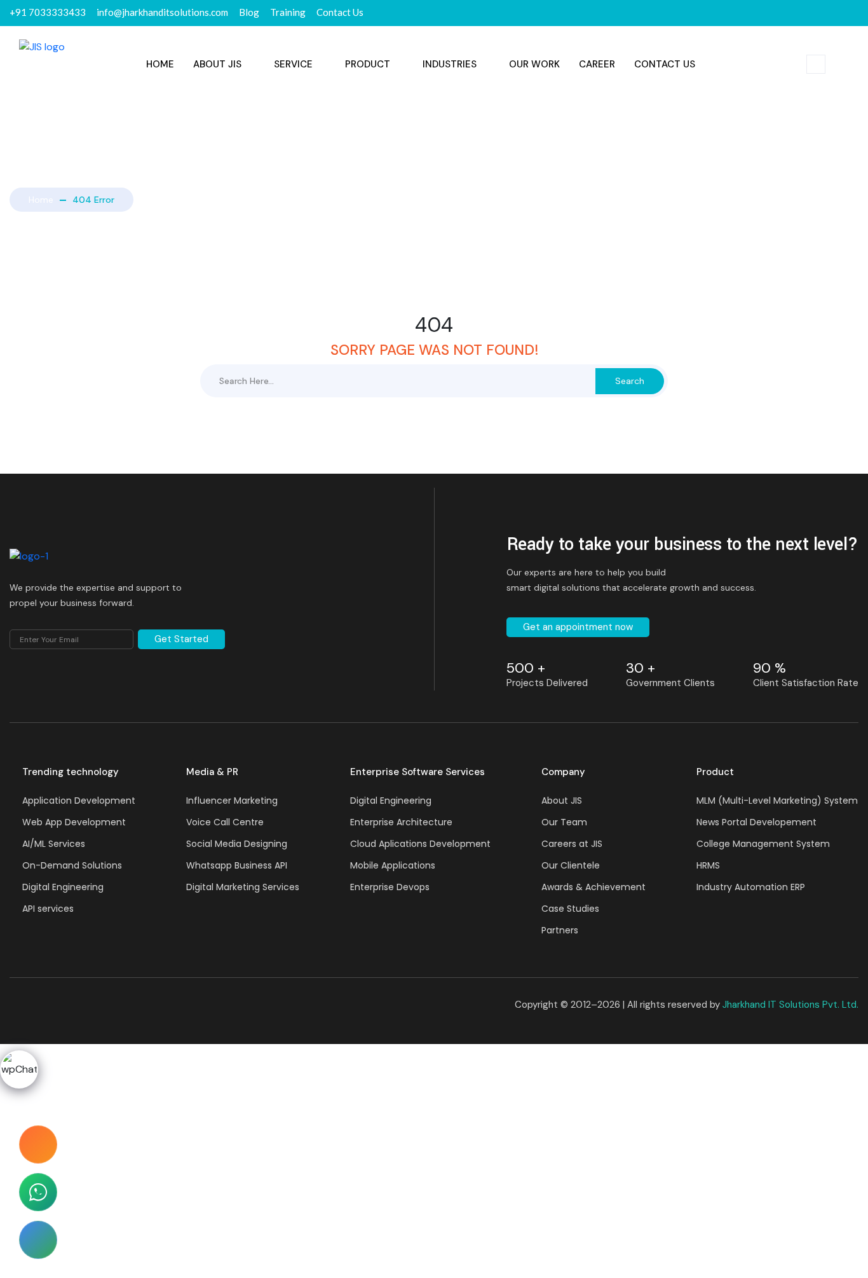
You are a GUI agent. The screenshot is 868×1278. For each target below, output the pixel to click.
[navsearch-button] (815, 64)
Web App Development (74, 822)
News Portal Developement (756, 822)
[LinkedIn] (835, 13)
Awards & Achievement (593, 887)
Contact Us (664, 64)
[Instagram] (858, 13)
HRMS (708, 865)
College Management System (763, 843)
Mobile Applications (392, 865)
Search (629, 381)
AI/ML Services (53, 843)
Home (41, 199)
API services (48, 908)
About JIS (217, 64)
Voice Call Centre (225, 822)
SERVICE (293, 64)
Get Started (181, 639)
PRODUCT (367, 64)
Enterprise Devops (390, 887)
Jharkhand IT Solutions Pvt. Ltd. (790, 1004)
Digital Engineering (63, 887)
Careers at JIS (571, 843)
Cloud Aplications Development (420, 843)
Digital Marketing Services (242, 887)
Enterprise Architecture (401, 822)
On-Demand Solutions (72, 865)
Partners (559, 930)
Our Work (534, 64)
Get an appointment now (578, 627)
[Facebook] (812, 13)
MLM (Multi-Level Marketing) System (777, 800)
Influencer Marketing (232, 800)
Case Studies (570, 908)
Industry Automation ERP (750, 887)
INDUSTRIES (450, 64)
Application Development (78, 800)
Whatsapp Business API (236, 865)
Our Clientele (570, 865)
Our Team (564, 822)
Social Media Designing (236, 843)
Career (597, 64)
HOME (160, 64)
